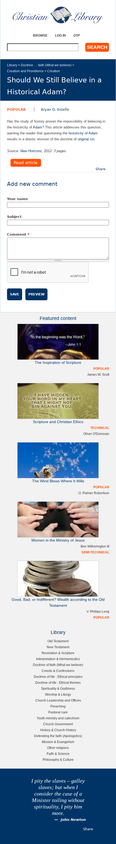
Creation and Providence (25, 71)
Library (12, 65)
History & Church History (58, 730)
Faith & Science (58, 753)
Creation (53, 71)
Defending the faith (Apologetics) (58, 736)
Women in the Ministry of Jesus (58, 540)
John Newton (73, 820)
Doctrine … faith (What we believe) (46, 65)
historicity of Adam (83, 133)
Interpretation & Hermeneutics (58, 659)
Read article (25, 163)
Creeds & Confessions (58, 670)
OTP (76, 35)
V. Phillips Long (98, 611)
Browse (40, 35)
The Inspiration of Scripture (58, 363)
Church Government (58, 724)
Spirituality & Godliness (58, 688)
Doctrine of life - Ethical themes (58, 682)
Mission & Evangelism (58, 742)
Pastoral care (58, 712)
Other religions (58, 747)
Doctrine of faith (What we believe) (58, 665)
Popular (16, 109)
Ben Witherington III (95, 546)
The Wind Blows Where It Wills (58, 481)
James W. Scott (98, 374)
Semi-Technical (95, 552)
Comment (18, 234)
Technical (99, 428)
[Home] (58, 15)
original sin (86, 139)
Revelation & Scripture (58, 653)
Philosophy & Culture (58, 759)
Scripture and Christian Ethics (58, 422)
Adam (37, 127)
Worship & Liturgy (58, 694)
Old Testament (58, 641)
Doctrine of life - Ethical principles (58, 676)
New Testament (58, 647)
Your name (17, 199)
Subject (14, 217)
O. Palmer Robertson (94, 493)
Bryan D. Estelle (55, 109)
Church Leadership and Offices (58, 700)
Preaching (58, 706)
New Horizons (31, 151)
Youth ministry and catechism (58, 718)
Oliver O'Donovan (96, 433)
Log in (60, 35)
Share (100, 169)
